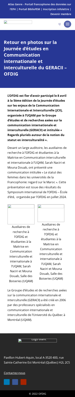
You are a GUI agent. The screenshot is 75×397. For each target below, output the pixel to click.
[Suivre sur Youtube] (23, 382)
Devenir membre (60, 14)
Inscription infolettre (56, 9)
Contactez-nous (14, 373)
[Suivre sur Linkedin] (7, 382)
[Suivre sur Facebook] (15, 382)
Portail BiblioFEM (29, 9)
